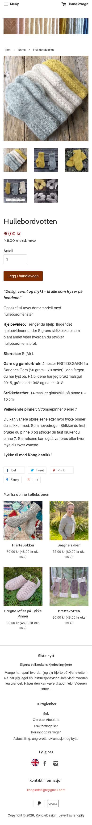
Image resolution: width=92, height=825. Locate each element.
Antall (8, 250)
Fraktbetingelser (46, 725)
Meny (14, 3)
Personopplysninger (46, 732)
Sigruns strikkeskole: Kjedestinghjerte (46, 664)
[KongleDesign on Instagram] (55, 764)
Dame (22, 50)
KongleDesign (46, 815)
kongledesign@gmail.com (46, 789)
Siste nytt (46, 655)
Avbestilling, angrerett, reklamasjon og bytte (46, 738)
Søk (46, 713)
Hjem (7, 50)
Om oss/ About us (46, 719)
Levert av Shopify (71, 815)
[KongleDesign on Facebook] (44, 764)
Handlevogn (78, 3)
